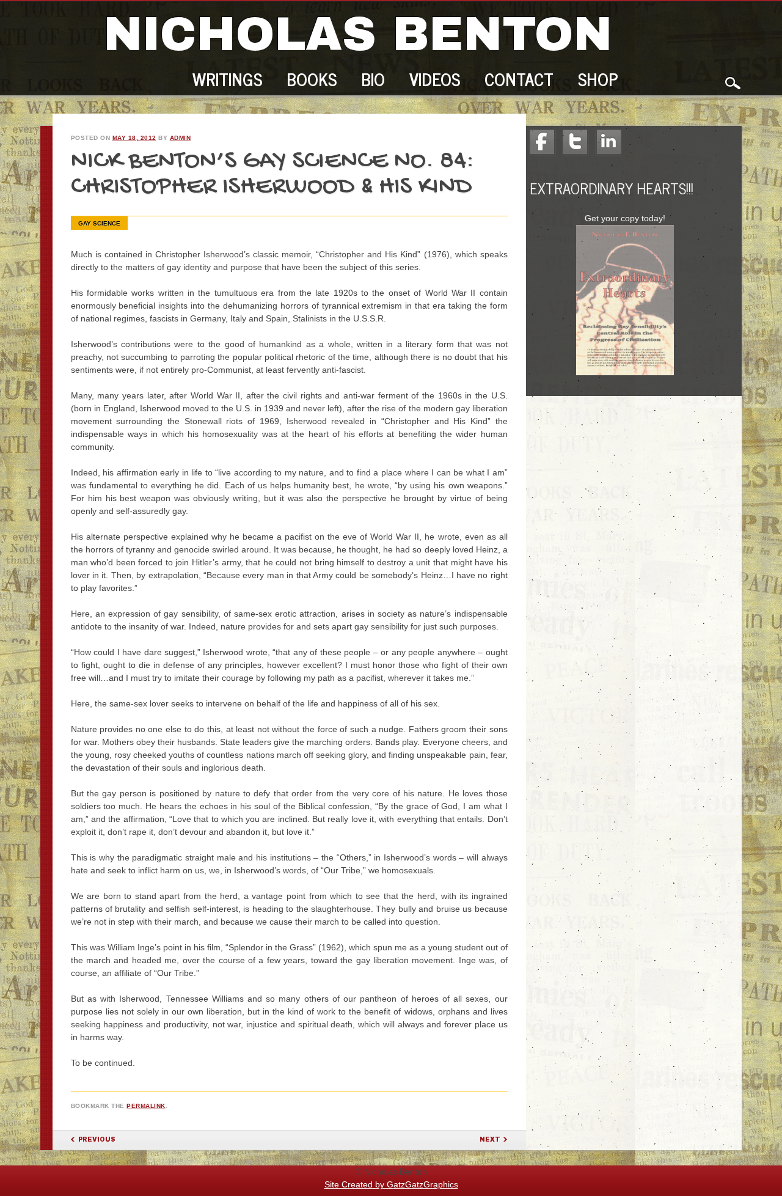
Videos (434, 81)
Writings (227, 81)
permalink (146, 1105)
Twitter (575, 142)
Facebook (542, 142)
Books (312, 81)
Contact (519, 81)
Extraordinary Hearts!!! (611, 188)
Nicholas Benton (357, 34)
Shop (598, 81)
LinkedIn (608, 142)
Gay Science (99, 223)
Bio (373, 81)
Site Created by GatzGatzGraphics (391, 1184)
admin (180, 137)
